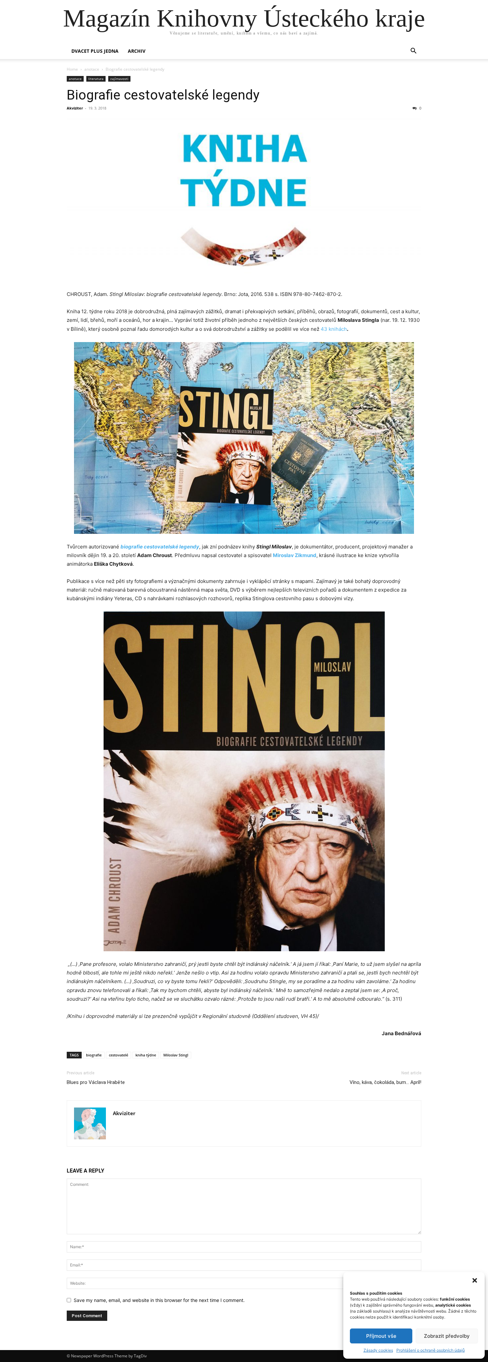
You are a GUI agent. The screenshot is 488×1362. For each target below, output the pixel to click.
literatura (96, 78)
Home (72, 69)
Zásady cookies (378, 1350)
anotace (91, 69)
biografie (94, 1054)
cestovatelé (118, 1054)
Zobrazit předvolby (447, 1336)
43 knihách (334, 329)
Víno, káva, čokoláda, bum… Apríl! (385, 1082)
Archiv (136, 51)
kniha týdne (145, 1054)
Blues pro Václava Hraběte (96, 1082)
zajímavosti (119, 78)
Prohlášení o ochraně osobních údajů (430, 1350)
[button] (474, 1280)
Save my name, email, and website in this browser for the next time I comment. (159, 1300)
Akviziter (75, 108)
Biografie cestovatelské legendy (163, 95)
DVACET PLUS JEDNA (95, 51)
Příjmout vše (381, 1336)
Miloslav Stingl (175, 1054)
